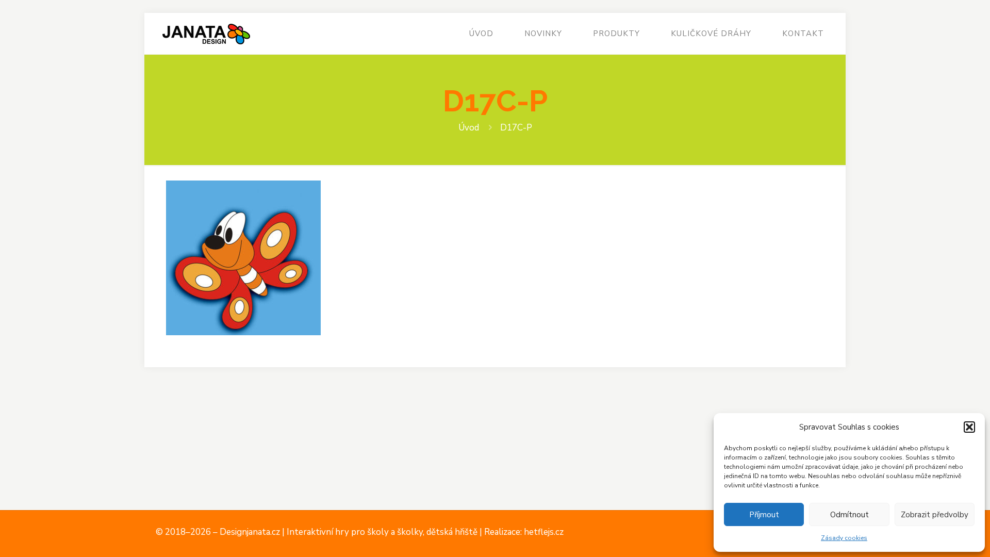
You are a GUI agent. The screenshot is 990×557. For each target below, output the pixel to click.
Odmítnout (849, 515)
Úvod (468, 128)
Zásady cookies (844, 538)
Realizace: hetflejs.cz (524, 532)
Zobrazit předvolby (934, 515)
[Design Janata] (206, 33)
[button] (969, 427)
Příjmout (764, 515)
